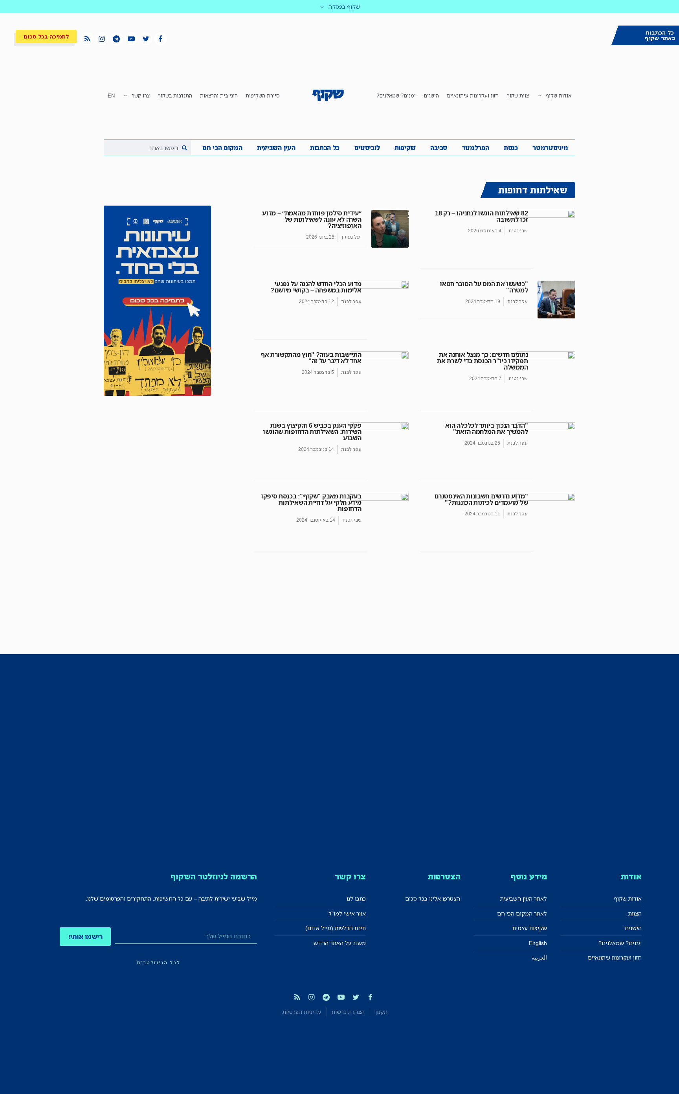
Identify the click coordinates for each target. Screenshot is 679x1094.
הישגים (431, 95)
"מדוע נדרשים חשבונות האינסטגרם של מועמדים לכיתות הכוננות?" (481, 499)
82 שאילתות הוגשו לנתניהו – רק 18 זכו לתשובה (481, 216)
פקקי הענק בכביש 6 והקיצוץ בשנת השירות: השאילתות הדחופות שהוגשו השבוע (312, 431)
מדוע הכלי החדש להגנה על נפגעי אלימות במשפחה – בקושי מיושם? (316, 286)
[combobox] (147, 147)
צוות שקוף (517, 95)
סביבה (438, 147)
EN (111, 95)
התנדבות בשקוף (175, 95)
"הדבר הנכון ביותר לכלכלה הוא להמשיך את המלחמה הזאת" (486, 428)
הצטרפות (444, 876)
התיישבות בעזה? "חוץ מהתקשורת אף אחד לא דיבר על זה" (311, 357)
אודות (631, 876)
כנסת (511, 147)
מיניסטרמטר (550, 147)
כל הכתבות (325, 147)
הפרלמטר (475, 147)
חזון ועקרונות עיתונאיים (473, 95)
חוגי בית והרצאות (219, 95)
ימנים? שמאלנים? (396, 95)
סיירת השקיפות (263, 95)
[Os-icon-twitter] (145, 38)
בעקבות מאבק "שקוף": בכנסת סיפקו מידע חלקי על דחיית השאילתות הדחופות (311, 502)
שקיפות (405, 147)
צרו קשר (141, 95)
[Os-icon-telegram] (116, 38)
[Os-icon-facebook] (160, 38)
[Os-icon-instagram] (101, 38)
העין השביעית (276, 147)
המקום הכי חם (222, 147)
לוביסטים (367, 147)
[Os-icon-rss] (87, 38)
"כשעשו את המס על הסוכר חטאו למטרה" (484, 286)
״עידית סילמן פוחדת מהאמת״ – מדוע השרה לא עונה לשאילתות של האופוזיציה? (311, 219)
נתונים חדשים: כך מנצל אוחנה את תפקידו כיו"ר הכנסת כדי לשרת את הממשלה (482, 360)
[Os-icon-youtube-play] (131, 38)
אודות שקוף (558, 95)
